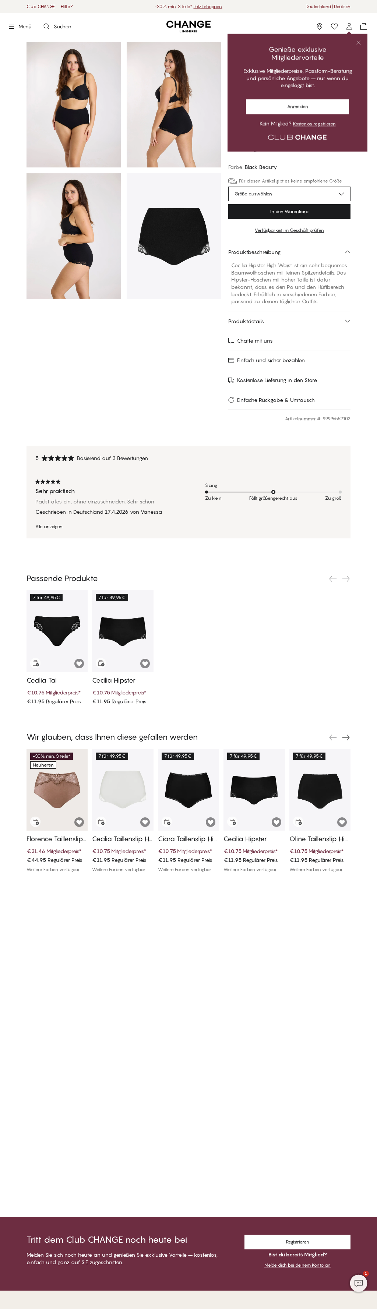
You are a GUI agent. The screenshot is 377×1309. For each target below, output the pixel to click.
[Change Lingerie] (188, 27)
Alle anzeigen (49, 526)
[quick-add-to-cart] (35, 663)
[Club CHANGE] (349, 26)
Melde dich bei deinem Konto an (297, 1265)
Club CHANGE (41, 6)
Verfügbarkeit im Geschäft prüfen (289, 230)
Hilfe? (67, 6)
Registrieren (280, 55)
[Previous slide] (332, 579)
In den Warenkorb (289, 211)
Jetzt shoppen (207, 6)
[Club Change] (334, 26)
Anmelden (246, 55)
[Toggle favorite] (344, 83)
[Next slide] (346, 579)
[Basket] (363, 26)
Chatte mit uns (255, 340)
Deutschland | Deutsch (328, 6)
